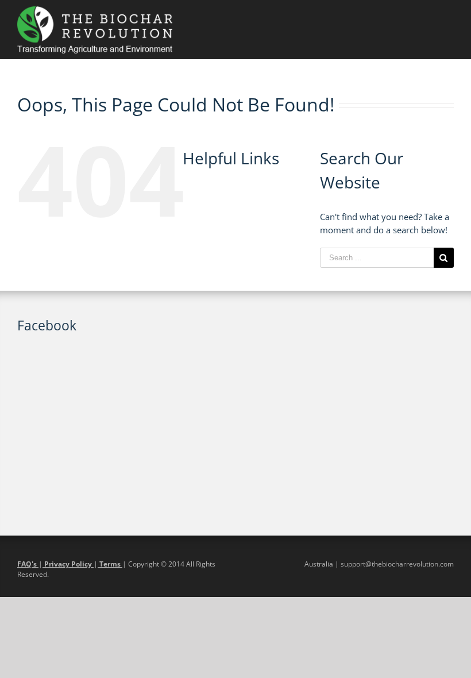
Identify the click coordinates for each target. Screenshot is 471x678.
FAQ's (27, 564)
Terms (110, 564)
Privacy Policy (68, 564)
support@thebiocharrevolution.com (397, 564)
